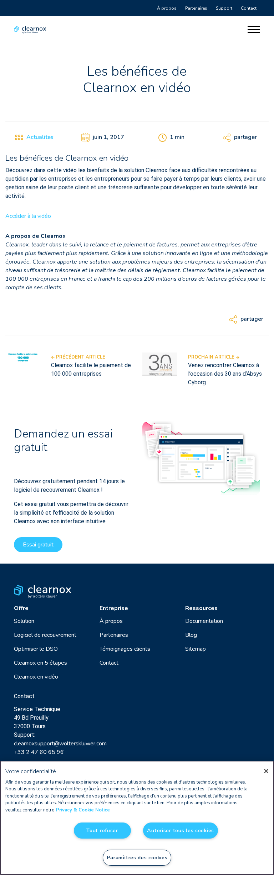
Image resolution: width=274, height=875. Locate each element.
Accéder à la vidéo (28, 216)
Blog (191, 635)
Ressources (201, 608)
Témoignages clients (125, 649)
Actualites (40, 137)
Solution (24, 621)
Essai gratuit (38, 545)
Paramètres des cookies (137, 857)
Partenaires (196, 8)
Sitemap (195, 649)
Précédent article (80, 357)
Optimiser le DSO (36, 649)
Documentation (204, 621)
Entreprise (114, 608)
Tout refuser (102, 830)
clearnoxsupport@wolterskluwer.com (60, 744)
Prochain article (212, 357)
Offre (21, 608)
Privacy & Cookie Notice (83, 810)
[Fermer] (266, 771)
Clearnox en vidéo (36, 677)
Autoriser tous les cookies (180, 830)
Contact (249, 8)
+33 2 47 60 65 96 (39, 752)
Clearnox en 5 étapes (40, 663)
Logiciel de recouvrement (45, 635)
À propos (167, 8)
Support (224, 8)
